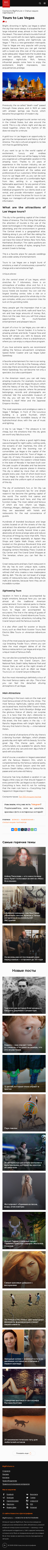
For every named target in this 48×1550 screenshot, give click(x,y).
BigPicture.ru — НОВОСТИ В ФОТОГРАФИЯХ (20, 1518)
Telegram (35, 804)
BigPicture (17, 11)
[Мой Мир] (19, 829)
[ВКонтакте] (12, 829)
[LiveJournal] (25, 829)
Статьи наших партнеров (14, 822)
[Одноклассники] (15, 829)
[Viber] (28, 829)
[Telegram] (35, 829)
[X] (22, 829)
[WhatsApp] (32, 829)
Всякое (15, 820)
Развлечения (27, 820)
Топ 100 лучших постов (30, 797)
